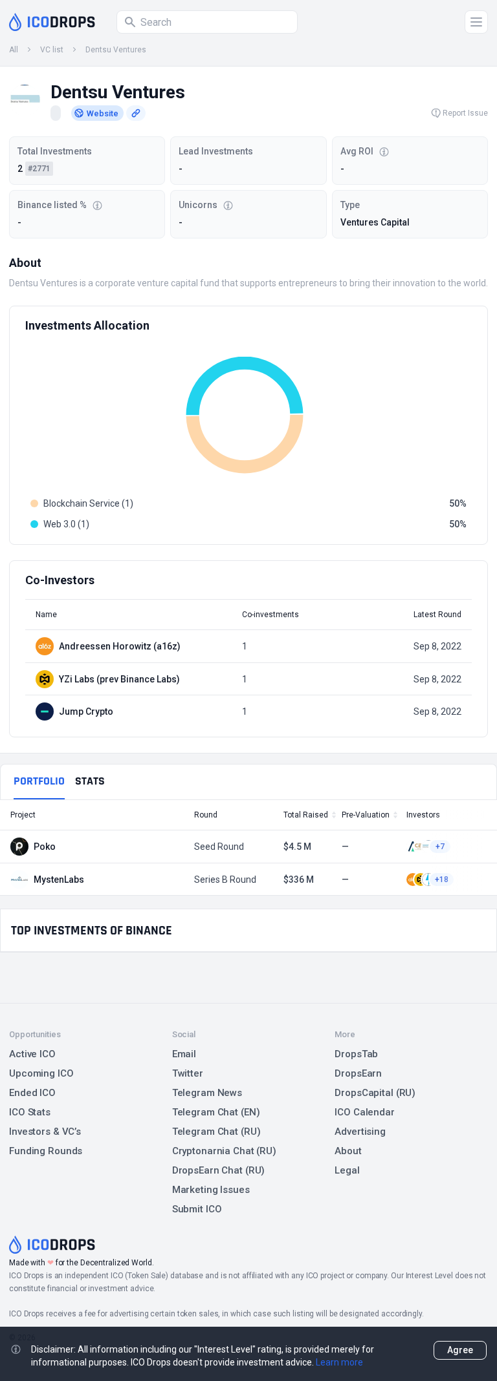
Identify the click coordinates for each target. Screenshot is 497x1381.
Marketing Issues (211, 1190)
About (348, 1151)
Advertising (360, 1131)
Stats (90, 781)
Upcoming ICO (41, 1073)
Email (184, 1054)
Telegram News (207, 1093)
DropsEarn (358, 1073)
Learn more (339, 1362)
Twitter (187, 1073)
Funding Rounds (45, 1151)
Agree (460, 1350)
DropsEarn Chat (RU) (218, 1170)
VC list (51, 49)
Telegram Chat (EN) (216, 1112)
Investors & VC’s (45, 1131)
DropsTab (356, 1054)
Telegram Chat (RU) (216, 1131)
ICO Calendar (365, 1112)
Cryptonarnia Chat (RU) (224, 1151)
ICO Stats (29, 1112)
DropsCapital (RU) (375, 1093)
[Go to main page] (52, 22)
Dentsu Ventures (115, 49)
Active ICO (32, 1054)
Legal (347, 1170)
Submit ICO (197, 1209)
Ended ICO (32, 1093)
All (13, 49)
